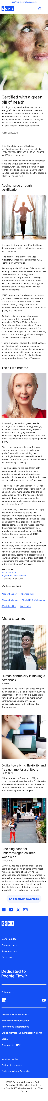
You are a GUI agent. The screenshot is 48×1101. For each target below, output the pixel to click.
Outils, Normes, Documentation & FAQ (22, 1032)
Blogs (5, 1039)
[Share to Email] (25, 909)
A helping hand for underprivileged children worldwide (18, 853)
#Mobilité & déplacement (34, 600)
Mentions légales (10, 1059)
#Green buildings (10, 600)
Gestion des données (12, 1065)
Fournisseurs (8, 957)
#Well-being (25, 606)
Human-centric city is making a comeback (23, 678)
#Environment (27, 594)
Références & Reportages (15, 1026)
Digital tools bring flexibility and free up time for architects (24, 767)
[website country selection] (39, 8)
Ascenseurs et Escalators (15, 1014)
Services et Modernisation (16, 1020)
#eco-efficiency (9, 594)
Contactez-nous (9, 945)
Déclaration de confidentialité (16, 1071)
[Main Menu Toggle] (44, 9)
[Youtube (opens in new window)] (43, 999)
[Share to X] (18, 909)
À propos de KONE (11, 1045)
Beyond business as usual (14, 575)
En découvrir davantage (24, 898)
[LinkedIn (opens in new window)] (4, 999)
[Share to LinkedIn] (11, 909)
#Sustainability (9, 606)
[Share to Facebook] (4, 909)
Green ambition (9, 572)
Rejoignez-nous (9, 951)
